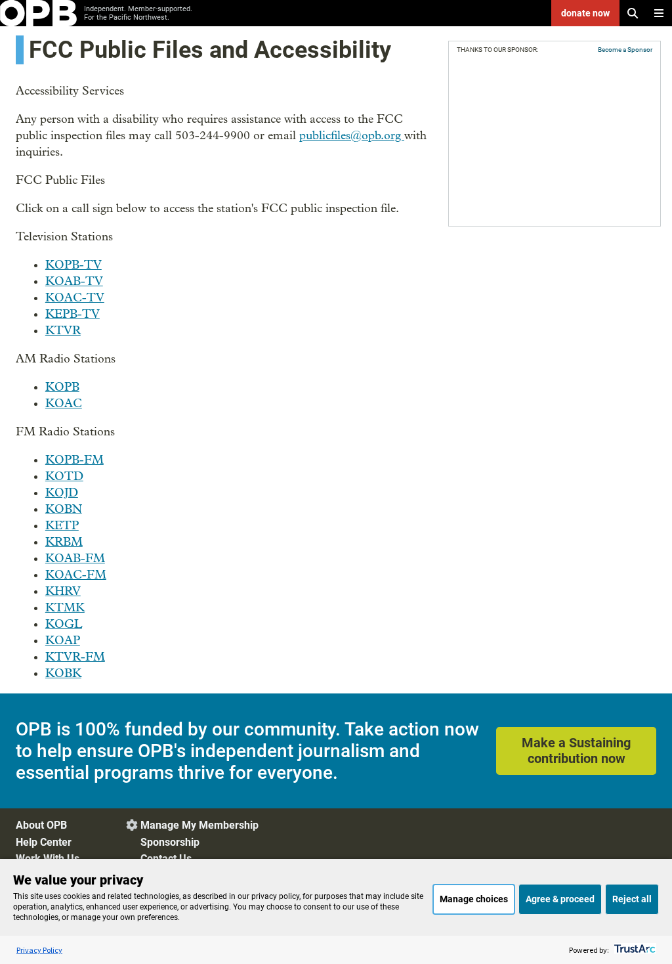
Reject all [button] (632, 899)
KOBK (63, 673)
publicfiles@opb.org (351, 135)
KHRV (63, 591)
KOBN (63, 509)
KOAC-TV (74, 298)
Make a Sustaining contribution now (576, 750)
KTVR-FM (75, 657)
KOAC (63, 403)
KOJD (61, 493)
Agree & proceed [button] (560, 899)
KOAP (62, 640)
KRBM (64, 542)
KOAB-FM (75, 558)
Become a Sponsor (625, 49)
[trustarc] (633, 949)
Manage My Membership (199, 825)
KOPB (62, 387)
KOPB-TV (73, 265)
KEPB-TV (72, 314)
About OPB (41, 825)
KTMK (65, 608)
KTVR (63, 331)
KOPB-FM (74, 460)
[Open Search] (633, 13)
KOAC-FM (75, 575)
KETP (62, 526)
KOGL (63, 624)
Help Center (44, 842)
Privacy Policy (39, 950)
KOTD (64, 476)
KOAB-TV (74, 281)
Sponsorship (170, 842)
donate (585, 13)
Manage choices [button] (474, 899)
